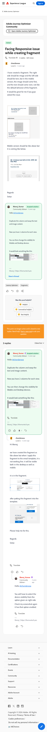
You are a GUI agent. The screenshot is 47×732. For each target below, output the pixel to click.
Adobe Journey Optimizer (11, 11)
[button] (13, 58)
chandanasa (15, 63)
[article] (23, 392)
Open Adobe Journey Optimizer (23, 31)
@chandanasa (18, 213)
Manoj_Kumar (18, 206)
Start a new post (26, 331)
